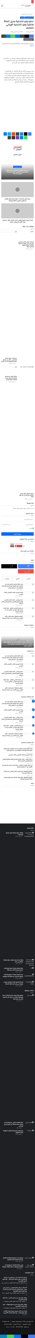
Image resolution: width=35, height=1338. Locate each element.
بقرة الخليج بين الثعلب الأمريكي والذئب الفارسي (13, 593)
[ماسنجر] (17, 36)
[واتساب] (13, 36)
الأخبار (22, 17)
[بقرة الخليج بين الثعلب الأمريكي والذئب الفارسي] (29, 595)
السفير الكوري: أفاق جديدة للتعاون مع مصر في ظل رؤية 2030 (26, 495)
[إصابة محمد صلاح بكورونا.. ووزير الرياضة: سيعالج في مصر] (29, 962)
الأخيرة (28, 579)
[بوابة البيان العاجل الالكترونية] (24, 6)
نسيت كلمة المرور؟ (6, 524)
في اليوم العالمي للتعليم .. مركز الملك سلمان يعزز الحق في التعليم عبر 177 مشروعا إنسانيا (17, 172)
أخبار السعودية (24, 14)
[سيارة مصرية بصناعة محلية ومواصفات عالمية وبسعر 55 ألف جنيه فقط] (29, 970)
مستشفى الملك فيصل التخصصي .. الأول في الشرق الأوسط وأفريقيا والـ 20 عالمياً (9, 360)
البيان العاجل (29, 31)
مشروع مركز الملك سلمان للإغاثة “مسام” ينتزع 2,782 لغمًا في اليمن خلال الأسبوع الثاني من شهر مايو (12, 997)
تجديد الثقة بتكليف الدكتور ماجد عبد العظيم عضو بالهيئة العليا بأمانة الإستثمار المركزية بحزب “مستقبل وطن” (12, 586)
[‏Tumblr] (22, 36)
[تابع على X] (25, 31)
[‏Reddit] (13, 134)
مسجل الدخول (23, 508)
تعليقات (7, 579)
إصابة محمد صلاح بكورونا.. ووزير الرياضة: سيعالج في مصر (13, 961)
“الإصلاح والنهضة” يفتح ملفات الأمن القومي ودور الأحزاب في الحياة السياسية (12, 617)
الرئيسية (31, 14)
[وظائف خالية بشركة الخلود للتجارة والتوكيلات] (29, 895)
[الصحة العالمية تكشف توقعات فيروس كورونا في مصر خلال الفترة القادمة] (29, 984)
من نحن (8, 1326)
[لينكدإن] (21, 134)
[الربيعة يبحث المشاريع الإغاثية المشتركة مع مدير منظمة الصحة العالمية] (29, 1260)
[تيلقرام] (8, 36)
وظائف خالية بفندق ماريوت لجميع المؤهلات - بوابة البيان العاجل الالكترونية (15, 1305)
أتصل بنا (13, 1326)
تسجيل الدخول (17, 534)
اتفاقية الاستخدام (8, 1324)
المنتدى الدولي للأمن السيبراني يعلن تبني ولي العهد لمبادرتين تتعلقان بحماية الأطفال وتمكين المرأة (26, 244)
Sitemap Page (19, 1326)
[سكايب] (9, 134)
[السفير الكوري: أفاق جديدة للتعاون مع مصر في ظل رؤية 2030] (26, 429)
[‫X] (26, 36)
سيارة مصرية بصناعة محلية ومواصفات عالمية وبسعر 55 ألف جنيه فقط (13, 969)
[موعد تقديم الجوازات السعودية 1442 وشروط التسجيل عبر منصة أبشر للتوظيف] (29, 977)
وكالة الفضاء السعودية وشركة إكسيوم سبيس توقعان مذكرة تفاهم (11, 378)
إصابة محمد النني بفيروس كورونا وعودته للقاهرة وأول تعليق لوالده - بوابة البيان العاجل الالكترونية (15, 1311)
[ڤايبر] (17, 137)
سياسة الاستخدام (17, 1324)
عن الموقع (26, 1326)
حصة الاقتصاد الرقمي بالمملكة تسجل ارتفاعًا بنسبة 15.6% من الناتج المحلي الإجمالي (13, 1124)
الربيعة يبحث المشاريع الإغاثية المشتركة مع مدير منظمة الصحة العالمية (13, 1259)
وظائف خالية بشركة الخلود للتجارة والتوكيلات (14, 834)
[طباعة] (3, 36)
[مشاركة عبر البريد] (13, 137)
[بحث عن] (33, 6)
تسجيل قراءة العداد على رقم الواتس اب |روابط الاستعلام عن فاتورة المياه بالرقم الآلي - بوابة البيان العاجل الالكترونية (14, 1279)
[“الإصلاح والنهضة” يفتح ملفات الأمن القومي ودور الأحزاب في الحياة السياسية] (29, 618)
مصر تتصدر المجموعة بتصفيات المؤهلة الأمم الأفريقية (13, 1132)
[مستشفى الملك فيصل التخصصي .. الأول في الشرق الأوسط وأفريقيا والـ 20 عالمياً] (9, 294)
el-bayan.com (5, 1321)
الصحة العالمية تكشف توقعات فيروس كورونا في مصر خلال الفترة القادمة (13, 983)
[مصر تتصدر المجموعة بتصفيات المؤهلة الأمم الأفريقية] (29, 1193)
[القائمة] (2, 6)
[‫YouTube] (15, 157)
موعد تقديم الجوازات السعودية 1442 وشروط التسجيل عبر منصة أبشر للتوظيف (13, 976)
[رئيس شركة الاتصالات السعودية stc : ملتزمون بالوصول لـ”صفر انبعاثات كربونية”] (29, 1266)
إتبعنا (32, 783)
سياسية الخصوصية (26, 1324)
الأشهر (17, 579)
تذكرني (31, 528)
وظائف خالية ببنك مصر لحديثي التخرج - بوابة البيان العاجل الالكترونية (14, 1298)
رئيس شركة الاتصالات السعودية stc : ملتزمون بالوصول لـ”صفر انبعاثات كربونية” (12, 1266)
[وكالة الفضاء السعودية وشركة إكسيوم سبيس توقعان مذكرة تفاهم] (9, 370)
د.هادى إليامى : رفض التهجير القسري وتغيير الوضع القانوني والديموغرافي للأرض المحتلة (12, 602)
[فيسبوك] (31, 36)
